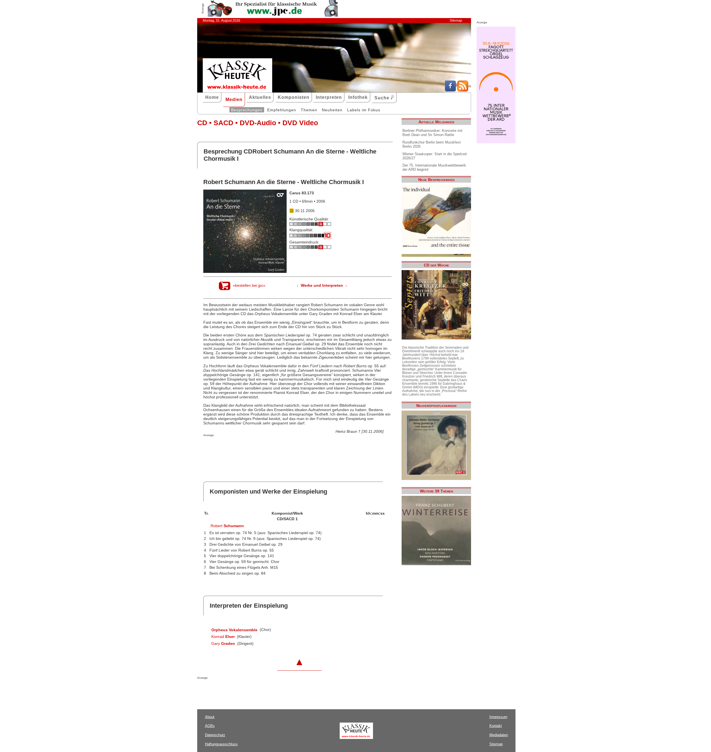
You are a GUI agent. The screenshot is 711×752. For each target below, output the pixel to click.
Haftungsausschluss (221, 744)
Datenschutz (215, 735)
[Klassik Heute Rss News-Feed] (462, 90)
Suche (382, 97)
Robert (227, 526)
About (209, 717)
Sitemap (456, 20)
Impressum (498, 717)
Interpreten (329, 97)
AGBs (210, 726)
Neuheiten (332, 110)
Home (212, 97)
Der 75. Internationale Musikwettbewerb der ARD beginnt (434, 167)
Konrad (223, 636)
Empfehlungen (281, 110)
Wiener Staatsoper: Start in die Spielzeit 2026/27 (434, 156)
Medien (234, 99)
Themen (309, 110)
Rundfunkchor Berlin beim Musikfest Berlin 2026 (431, 144)
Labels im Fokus (363, 110)
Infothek (358, 97)
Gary (223, 643)
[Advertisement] (268, 447)
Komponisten (293, 97)
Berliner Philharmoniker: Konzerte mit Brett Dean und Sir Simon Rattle (432, 133)
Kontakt (495, 726)
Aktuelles (260, 97)
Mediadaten (498, 735)
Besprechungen (246, 110)
